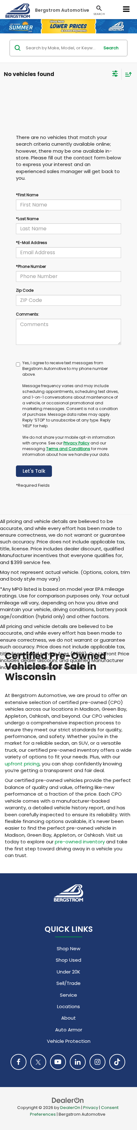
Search (111, 48)
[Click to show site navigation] (126, 9)
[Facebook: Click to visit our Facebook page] (18, 1062)
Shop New (68, 948)
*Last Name (27, 218)
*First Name (27, 195)
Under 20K (68, 971)
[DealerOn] (68, 1100)
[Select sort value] (127, 74)
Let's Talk (34, 471)
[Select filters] (115, 74)
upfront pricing (22, 763)
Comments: (27, 314)
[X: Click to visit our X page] (38, 1062)
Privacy (90, 1107)
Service (68, 995)
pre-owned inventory (80, 841)
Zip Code (24, 290)
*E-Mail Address (31, 242)
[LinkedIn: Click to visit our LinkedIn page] (77, 1062)
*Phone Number (31, 266)
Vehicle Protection (68, 1041)
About (68, 1018)
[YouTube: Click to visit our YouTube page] (58, 1062)
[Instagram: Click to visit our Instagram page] (97, 1062)
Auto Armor (68, 1029)
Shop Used (68, 960)
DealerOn (70, 1107)
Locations (68, 1006)
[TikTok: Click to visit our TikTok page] (117, 1062)
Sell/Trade (68, 983)
